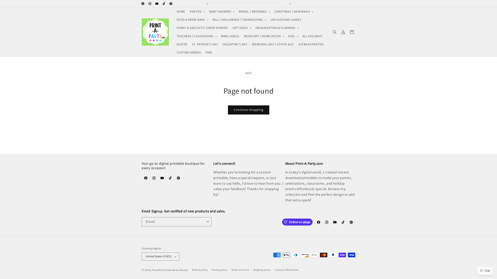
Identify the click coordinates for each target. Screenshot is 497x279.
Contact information (286, 270)
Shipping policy (262, 270)
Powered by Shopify (177, 270)
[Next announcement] (290, 3)
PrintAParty (158, 270)
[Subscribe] (207, 221)
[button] (197, 12)
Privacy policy (219, 270)
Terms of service (240, 270)
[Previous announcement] (207, 3)
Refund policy (200, 270)
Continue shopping (248, 110)
